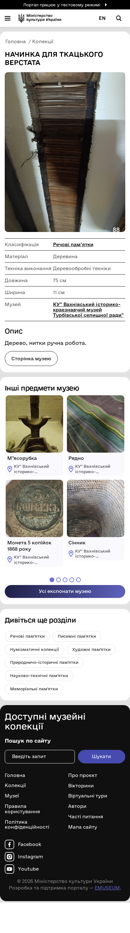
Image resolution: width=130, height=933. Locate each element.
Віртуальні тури (87, 795)
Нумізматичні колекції (34, 649)
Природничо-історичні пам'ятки (44, 662)
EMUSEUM (107, 887)
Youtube (28, 869)
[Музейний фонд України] (39, 18)
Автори (77, 806)
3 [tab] (65, 579)
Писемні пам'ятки (77, 636)
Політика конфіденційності (27, 825)
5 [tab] (78, 579)
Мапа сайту (82, 827)
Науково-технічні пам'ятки (39, 675)
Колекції (15, 785)
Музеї (12, 795)
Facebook (29, 844)
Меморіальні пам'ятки (34, 689)
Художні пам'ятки (91, 649)
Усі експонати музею (65, 591)
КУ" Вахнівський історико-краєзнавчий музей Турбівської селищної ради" (88, 310)
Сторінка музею (31, 358)
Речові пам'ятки (73, 244)
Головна (15, 775)
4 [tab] (71, 579)
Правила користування (22, 809)
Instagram (30, 856)
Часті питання (85, 816)
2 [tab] (58, 579)
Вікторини (81, 785)
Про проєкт (82, 775)
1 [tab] (52, 579)
